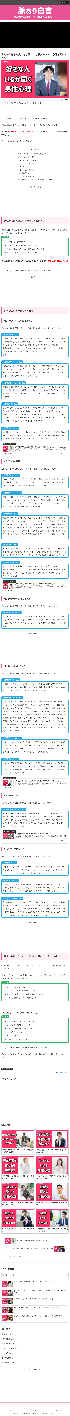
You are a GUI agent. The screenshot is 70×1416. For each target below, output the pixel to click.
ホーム (12, 1410)
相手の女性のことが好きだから (30, 160)
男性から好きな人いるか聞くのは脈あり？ (32, 154)
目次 (32, 149)
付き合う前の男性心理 (10, 1348)
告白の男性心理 (7, 1353)
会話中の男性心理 (7, 1068)
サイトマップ (35, 1410)
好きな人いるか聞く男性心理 (27, 157)
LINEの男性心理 (8, 1339)
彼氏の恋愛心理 (7, 1358)
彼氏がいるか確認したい (28, 163)
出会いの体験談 (7, 1334)
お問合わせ (58, 1410)
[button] (66, 1275)
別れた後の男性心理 (9, 1362)
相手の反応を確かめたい (28, 170)
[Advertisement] (35, 35)
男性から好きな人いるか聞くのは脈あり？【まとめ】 (35, 179)
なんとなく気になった (27, 176)
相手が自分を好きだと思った (29, 166)
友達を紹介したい (26, 173)
